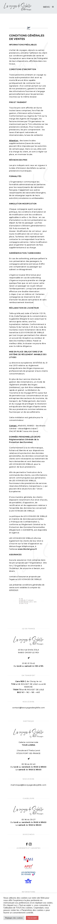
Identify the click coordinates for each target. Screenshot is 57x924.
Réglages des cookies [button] (14, 918)
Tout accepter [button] (32, 918)
